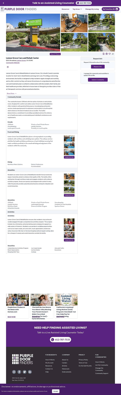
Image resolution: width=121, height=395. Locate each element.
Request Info (98, 66)
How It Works (50, 360)
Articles (64, 366)
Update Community (98, 79)
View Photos (69, 157)
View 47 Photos (55, 54)
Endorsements (66, 372)
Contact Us (49, 369)
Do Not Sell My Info (85, 366)
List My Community (101, 365)
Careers (64, 363)
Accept (56, 391)
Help (47, 372)
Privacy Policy (83, 360)
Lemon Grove (21, 60)
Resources (65, 9)
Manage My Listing (92, 9)
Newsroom (65, 369)
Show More (10, 93)
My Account (49, 363)
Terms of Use (83, 363)
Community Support (101, 373)
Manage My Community (99, 369)
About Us (65, 360)
